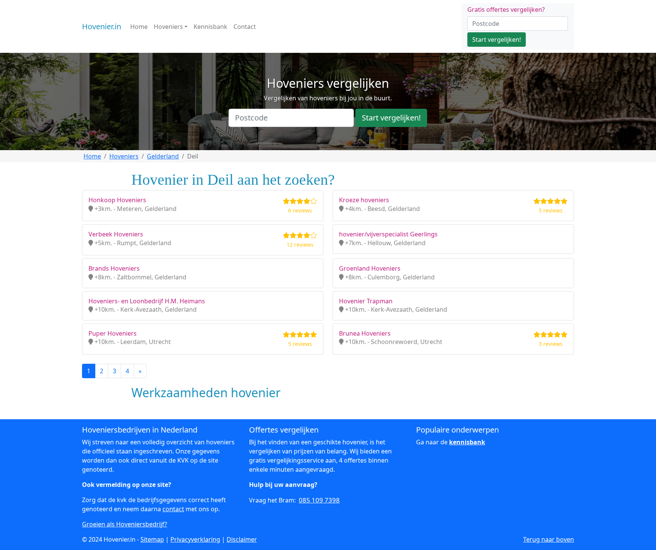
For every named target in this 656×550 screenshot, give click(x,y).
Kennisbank (210, 26)
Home (139, 26)
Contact (244, 26)
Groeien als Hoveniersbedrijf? (124, 524)
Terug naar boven (548, 539)
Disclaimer (242, 539)
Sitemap (152, 539)
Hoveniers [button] (168, 26)
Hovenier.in (101, 26)
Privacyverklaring (195, 539)
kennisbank (467, 442)
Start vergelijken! (496, 39)
